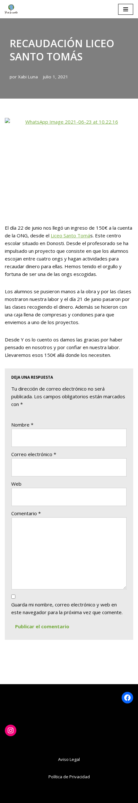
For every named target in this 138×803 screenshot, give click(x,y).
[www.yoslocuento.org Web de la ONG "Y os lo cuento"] (11, 9)
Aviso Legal (69, 759)
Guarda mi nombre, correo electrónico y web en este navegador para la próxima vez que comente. (67, 608)
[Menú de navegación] (125, 9)
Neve (33, 796)
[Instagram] (10, 730)
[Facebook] (127, 697)
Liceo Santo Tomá (70, 235)
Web (16, 484)
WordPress (98, 796)
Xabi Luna (28, 77)
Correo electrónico (33, 454)
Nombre (22, 424)
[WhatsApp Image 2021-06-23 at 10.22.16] (69, 166)
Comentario (26, 513)
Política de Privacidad (69, 777)
